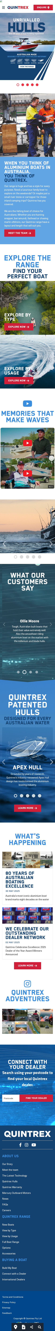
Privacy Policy (9, 1298)
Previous (4, 542)
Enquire (41, 7)
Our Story (7, 1160)
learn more (25, 804)
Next (51, 542)
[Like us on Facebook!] (20, 1141)
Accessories (8, 1250)
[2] (31, 672)
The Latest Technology (14, 1172)
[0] (18, 672)
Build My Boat (9, 1264)
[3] (37, 672)
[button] (3, 458)
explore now (16, 326)
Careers (6, 1206)
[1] (24, 672)
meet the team (17, 233)
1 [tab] (18, 84)
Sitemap (6, 1303)
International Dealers (13, 1276)
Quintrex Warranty (12, 1183)
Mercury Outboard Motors (16, 1189)
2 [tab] (22, 84)
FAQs (5, 1201)
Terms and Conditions (12, 1293)
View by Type (9, 1227)
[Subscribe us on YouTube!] (34, 1141)
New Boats (8, 1221)
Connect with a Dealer (14, 1270)
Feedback (7, 1309)
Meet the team (10, 1166)
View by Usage (10, 1232)
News (5, 1195)
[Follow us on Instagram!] (26, 1141)
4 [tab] (32, 84)
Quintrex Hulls (9, 1177)
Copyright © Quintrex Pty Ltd (27, 1314)
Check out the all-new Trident (25, 73)
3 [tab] (27, 84)
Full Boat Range (10, 1238)
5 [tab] (37, 84)
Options (6, 1244)
